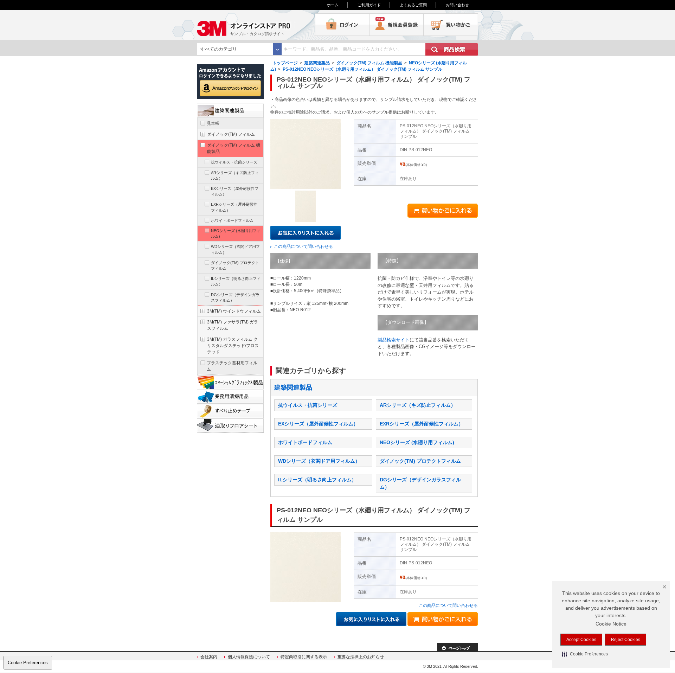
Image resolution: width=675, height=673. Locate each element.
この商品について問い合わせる (303, 246)
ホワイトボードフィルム (305, 442)
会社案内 (208, 656)
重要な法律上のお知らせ (361, 656)
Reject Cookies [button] (625, 639)
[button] (584, 654)
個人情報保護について (249, 656)
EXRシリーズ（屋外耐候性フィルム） (421, 424)
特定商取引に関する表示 (304, 656)
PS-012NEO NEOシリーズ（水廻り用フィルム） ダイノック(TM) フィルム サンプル (362, 69)
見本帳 (213, 123)
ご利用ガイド (369, 5)
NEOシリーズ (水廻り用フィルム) (417, 442)
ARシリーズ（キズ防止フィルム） (418, 405)
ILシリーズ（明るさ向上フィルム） (317, 479)
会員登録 (396, 24)
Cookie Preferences (28, 662)
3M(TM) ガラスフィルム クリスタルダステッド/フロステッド (233, 345)
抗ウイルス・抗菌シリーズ (307, 405)
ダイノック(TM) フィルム (231, 134)
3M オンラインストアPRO (256, 24)
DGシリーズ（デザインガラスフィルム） (235, 297)
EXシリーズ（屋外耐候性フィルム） (318, 424)
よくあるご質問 (413, 5)
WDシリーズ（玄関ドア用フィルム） (319, 461)
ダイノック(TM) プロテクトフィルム (420, 461)
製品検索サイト (394, 339)
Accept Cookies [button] (581, 639)
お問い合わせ (457, 5)
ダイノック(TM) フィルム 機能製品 (369, 62)
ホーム (333, 5)
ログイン (342, 24)
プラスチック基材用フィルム (232, 366)
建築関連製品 (317, 62)
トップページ (285, 62)
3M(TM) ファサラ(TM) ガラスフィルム (232, 325)
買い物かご (451, 24)
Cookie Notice (611, 624)
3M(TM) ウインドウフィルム (234, 311)
